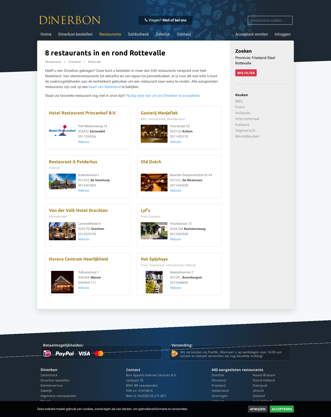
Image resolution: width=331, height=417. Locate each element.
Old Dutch (151, 161)
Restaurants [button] (110, 34)
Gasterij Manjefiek (159, 113)
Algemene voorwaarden (58, 396)
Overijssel (260, 385)
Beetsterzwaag (195, 229)
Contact (184, 34)
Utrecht (258, 390)
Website (83, 142)
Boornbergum (192, 277)
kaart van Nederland (105, 87)
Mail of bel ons (174, 20)
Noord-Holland (264, 380)
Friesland (75, 61)
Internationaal (247, 118)
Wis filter (246, 73)
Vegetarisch (245, 130)
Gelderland (220, 390)
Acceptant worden (251, 34)
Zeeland (259, 396)
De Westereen (192, 180)
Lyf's (145, 210)
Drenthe (218, 375)
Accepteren (282, 409)
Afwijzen (257, 409)
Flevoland (219, 380)
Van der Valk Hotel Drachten (78, 210)
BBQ (239, 101)
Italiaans (242, 124)
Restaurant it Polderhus (73, 161)
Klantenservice (52, 385)
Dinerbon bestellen (75, 34)
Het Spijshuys (154, 259)
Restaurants (53, 61)
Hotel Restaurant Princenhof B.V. (82, 113)
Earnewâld (97, 131)
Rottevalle (94, 61)
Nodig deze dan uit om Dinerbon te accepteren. (164, 95)
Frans (240, 106)
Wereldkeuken (247, 136)
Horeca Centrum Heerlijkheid (78, 259)
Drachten (97, 229)
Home (46, 34)
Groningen (220, 396)
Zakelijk (163, 34)
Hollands (242, 112)
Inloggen (282, 34)
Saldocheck (138, 34)
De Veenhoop (100, 180)
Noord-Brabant (264, 375)
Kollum (187, 131)
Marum (96, 277)
